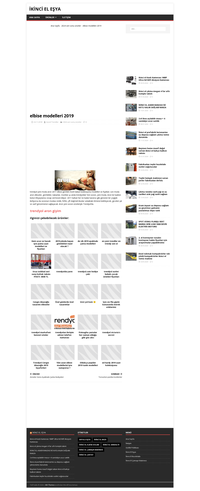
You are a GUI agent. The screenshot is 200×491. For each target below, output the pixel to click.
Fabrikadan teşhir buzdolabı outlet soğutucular (152, 165)
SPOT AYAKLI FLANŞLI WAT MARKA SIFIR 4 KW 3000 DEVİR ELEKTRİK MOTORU (153, 224)
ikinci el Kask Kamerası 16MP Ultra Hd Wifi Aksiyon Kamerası (154, 78)
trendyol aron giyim (45, 211)
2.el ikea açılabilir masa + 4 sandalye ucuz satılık (152, 119)
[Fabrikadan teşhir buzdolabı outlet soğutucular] (131, 169)
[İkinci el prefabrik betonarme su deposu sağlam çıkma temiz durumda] (131, 137)
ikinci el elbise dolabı (89, 445)
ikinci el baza (100, 439)
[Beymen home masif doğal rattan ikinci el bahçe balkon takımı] (131, 153)
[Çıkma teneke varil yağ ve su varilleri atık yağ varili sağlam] (131, 197)
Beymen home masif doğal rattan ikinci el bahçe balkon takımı (153, 150)
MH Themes (49, 485)
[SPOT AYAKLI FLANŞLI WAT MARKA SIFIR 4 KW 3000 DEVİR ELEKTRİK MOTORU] (131, 227)
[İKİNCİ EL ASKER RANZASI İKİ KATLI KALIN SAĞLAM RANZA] (131, 110)
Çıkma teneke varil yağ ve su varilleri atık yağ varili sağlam (153, 193)
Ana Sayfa (34, 17)
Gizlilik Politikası (132, 447)
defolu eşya (84, 439)
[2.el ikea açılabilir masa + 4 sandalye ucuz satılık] (131, 124)
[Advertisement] (76, 71)
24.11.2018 (38, 122)
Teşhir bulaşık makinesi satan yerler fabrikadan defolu (153, 179)
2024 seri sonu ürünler (71, 25)
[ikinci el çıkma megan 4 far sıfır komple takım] (131, 96)
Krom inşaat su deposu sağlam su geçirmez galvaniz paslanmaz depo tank (154, 208)
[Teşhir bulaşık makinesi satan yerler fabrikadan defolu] (131, 183)
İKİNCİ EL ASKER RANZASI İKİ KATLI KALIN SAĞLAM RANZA (152, 106)
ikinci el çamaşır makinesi (91, 450)
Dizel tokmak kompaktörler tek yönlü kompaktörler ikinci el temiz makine (154, 256)
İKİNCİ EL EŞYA (39, 432)
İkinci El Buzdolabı (133, 456)
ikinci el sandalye (111, 445)
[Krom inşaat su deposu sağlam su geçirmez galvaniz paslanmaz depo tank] (131, 211)
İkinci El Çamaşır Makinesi (136, 460)
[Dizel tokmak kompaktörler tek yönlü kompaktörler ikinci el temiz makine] (131, 259)
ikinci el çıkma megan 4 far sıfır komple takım (154, 92)
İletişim (66, 17)
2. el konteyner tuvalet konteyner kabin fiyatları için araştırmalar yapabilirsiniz (153, 240)
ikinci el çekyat (86, 455)
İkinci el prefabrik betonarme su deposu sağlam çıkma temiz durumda (154, 134)
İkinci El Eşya (131, 452)
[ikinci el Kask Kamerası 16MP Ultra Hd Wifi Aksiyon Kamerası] (131, 83)
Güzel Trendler (52, 122)
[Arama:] (148, 29)
